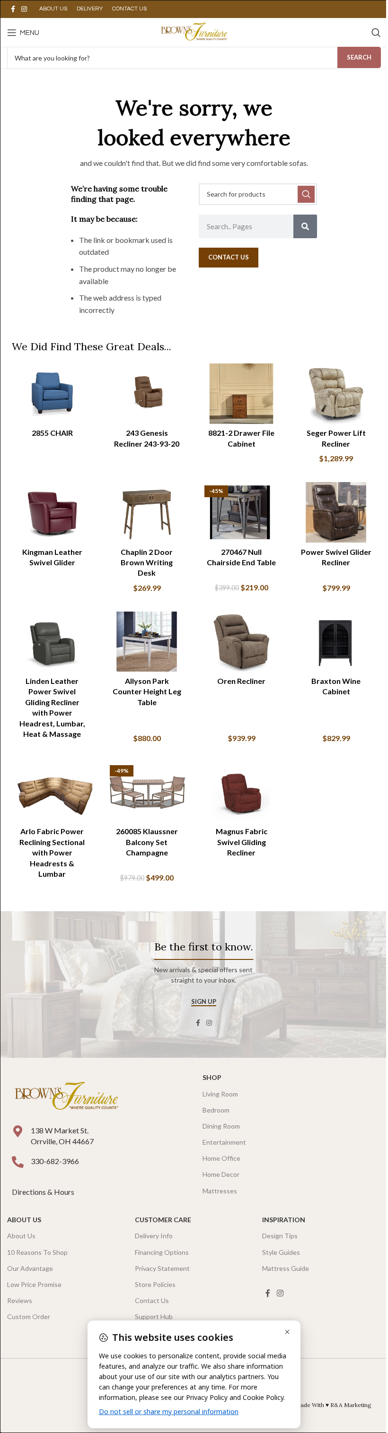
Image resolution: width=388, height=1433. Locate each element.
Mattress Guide (285, 1268)
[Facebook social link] (12, 9)
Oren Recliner (241, 680)
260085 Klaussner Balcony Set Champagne (147, 842)
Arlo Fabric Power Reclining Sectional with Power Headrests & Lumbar (52, 852)
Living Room (220, 1094)
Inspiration (283, 1220)
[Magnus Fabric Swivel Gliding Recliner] (241, 792)
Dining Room (221, 1126)
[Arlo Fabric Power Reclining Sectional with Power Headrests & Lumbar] (52, 792)
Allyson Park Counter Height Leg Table (147, 691)
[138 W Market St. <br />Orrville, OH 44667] (18, 1131)
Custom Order (28, 1316)
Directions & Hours (44, 1191)
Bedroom (216, 1110)
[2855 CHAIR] (52, 393)
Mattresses (220, 1191)
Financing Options (162, 1252)
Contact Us (152, 1300)
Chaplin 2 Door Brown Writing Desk (147, 562)
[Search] (376, 32)
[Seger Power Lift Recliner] (336, 393)
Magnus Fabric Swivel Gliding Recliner (241, 842)
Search (359, 57)
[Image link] (66, 1096)
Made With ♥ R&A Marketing (333, 1404)
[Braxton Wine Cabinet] (336, 642)
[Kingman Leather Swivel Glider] (52, 512)
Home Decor (221, 1174)
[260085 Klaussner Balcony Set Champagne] (146, 792)
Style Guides (281, 1252)
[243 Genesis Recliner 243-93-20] (146, 393)
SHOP (212, 1077)
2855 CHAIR (52, 432)
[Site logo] (194, 31)
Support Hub (154, 1316)
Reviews (19, 1300)
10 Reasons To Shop (37, 1252)
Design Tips (280, 1236)
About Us (24, 1220)
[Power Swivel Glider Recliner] (336, 512)
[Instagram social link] (24, 9)
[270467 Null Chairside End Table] (241, 512)
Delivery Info (154, 1236)
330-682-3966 (55, 1161)
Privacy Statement (162, 1268)
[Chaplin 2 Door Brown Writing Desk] (146, 512)
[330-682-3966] (18, 1162)
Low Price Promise (34, 1284)
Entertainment (224, 1142)
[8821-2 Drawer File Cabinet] (241, 393)
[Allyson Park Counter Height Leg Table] (146, 642)
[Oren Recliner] (241, 642)
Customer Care (163, 1220)
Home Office (221, 1158)
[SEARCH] (306, 194)
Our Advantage (30, 1268)
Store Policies (155, 1284)
